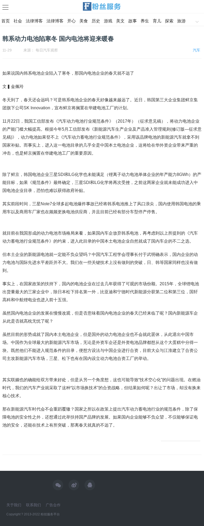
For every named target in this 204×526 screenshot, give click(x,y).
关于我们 (13, 505)
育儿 (157, 21)
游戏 (108, 21)
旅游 (181, 21)
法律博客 (34, 21)
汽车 (196, 50)
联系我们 (33, 505)
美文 (120, 21)
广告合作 (53, 505)
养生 (145, 21)
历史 (96, 21)
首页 (5, 21)
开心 (71, 21)
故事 (132, 21)
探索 (169, 21)
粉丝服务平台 (50, 514)
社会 (18, 21)
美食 (83, 21)
